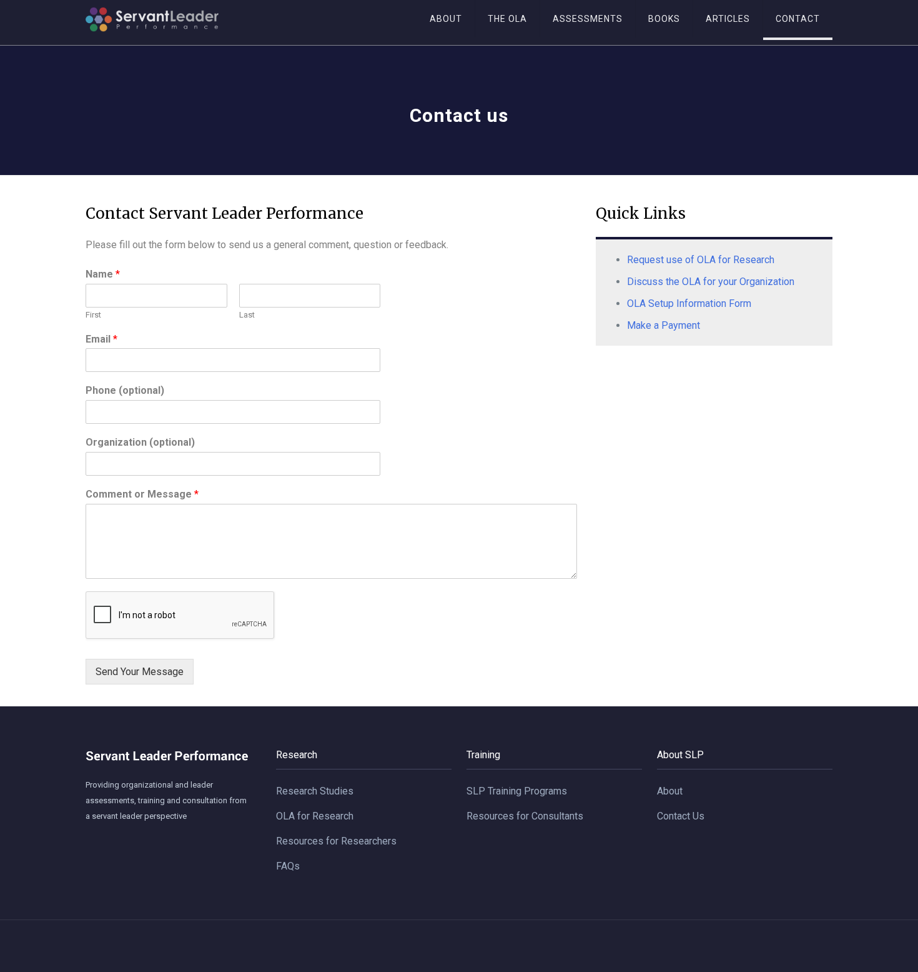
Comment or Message (142, 494)
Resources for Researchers (336, 841)
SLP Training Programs (516, 791)
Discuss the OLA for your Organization (710, 282)
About (670, 791)
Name (103, 274)
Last (247, 314)
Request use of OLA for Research (700, 260)
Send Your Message (140, 672)
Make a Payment (663, 325)
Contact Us (680, 816)
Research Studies (314, 791)
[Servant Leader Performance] (152, 22)
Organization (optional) (140, 442)
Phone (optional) (125, 390)
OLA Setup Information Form (689, 303)
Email (101, 339)
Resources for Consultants (524, 816)
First (93, 314)
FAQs (288, 866)
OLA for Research (314, 816)
